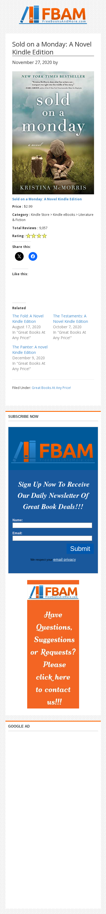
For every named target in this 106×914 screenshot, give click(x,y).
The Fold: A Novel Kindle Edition (27, 318)
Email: (17, 533)
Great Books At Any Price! (51, 387)
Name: (18, 520)
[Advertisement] (53, 818)
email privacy (64, 559)
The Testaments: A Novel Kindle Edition (70, 318)
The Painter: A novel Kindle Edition (30, 349)
